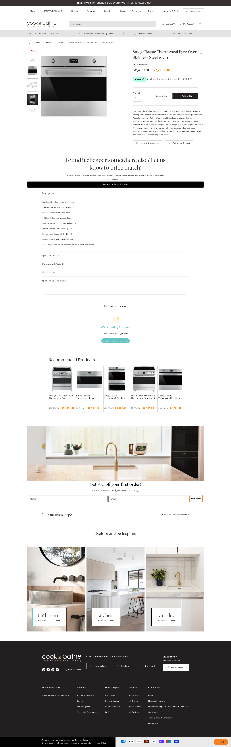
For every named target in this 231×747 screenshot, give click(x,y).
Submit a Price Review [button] (115, 184)
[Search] (73, 24)
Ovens (60, 42)
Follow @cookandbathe (175, 515)
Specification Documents (54, 280)
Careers (79, 701)
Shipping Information (157, 701)
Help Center (177, 667)
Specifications (48, 255)
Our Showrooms (193, 11)
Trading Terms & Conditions (160, 718)
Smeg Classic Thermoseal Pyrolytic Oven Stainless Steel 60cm (115, 397)
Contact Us (170, 24)
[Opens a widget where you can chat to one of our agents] (221, 742)
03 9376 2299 (74, 670)
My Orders (133, 701)
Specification (162, 96)
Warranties (152, 712)
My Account (188, 24)
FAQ (107, 712)
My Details (133, 695)
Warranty (46, 272)
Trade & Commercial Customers (55, 695)
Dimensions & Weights (53, 264)
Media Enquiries (83, 706)
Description (48, 193)
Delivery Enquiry (112, 701)
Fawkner (125, 665)
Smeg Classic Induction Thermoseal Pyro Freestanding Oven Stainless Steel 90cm (61, 397)
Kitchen (49, 42)
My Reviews (134, 712)
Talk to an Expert (181, 143)
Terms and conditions (84, 740)
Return (151, 695)
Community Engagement (87, 712)
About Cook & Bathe (85, 695)
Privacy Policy (153, 723)
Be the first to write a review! (115, 341)
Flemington (100, 665)
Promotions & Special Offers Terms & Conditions (168, 706)
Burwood (150, 665)
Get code (196, 498)
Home (37, 42)
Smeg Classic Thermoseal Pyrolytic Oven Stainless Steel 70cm (169, 397)
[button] (32, 110)
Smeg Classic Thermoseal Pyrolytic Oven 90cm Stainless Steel (87, 397)
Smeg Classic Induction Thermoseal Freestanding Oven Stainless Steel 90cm (144, 397)
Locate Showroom (149, 143)
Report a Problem (112, 706)
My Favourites (135, 706)
